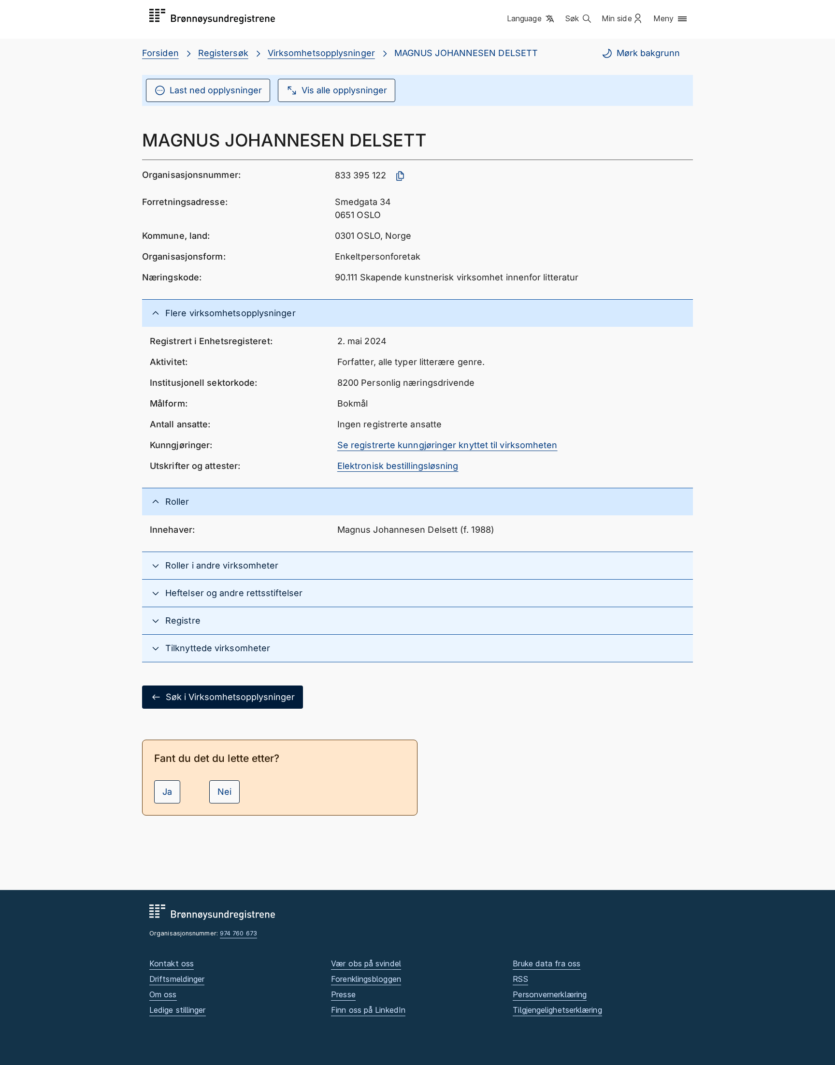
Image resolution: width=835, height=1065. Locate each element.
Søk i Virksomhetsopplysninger (230, 697)
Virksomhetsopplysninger (321, 53)
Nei (224, 792)
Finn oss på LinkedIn (368, 1010)
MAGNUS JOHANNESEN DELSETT (466, 53)
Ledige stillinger (177, 1010)
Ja (167, 792)
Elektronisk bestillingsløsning (398, 466)
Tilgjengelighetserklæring (557, 1010)
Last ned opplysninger (216, 90)
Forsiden (160, 53)
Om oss (163, 994)
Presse (343, 994)
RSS (520, 979)
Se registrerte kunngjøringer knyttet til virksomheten (447, 445)
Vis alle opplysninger (344, 90)
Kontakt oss (171, 963)
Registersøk (223, 53)
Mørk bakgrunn (648, 53)
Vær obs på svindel (366, 963)
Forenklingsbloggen (366, 979)
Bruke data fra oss (546, 963)
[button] (531, 19)
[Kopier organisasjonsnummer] (400, 176)
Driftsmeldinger (176, 979)
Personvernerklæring (550, 994)
